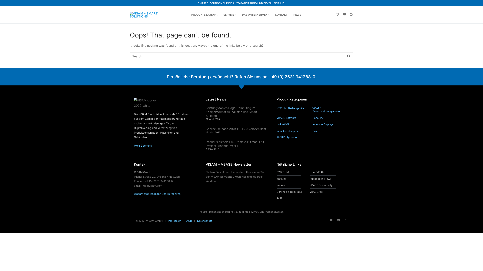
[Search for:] (241, 56)
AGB (189, 220)
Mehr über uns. (143, 145)
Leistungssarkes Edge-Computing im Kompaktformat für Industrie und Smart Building (231, 112)
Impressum (174, 220)
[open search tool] (351, 15)
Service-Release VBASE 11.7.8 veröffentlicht (236, 129)
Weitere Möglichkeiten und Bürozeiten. (157, 193)
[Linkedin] (338, 219)
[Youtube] (331, 219)
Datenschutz (204, 220)
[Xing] (345, 219)
